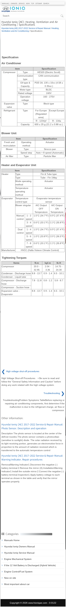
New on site (10, 578)
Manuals (5, 3)
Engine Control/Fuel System (18, 571)
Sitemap (38, 3)
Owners (14, 3)
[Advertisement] (33, 43)
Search (46, 3)
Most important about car (17, 584)
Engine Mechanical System (18, 559)
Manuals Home (12, 540)
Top (32, 3)
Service (22, 3)
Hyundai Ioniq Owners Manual (19, 546)
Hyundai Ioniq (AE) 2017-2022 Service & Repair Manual (25, 28)
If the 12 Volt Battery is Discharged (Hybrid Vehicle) (30, 565)
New (28, 3)
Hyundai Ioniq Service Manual (19, 552)
